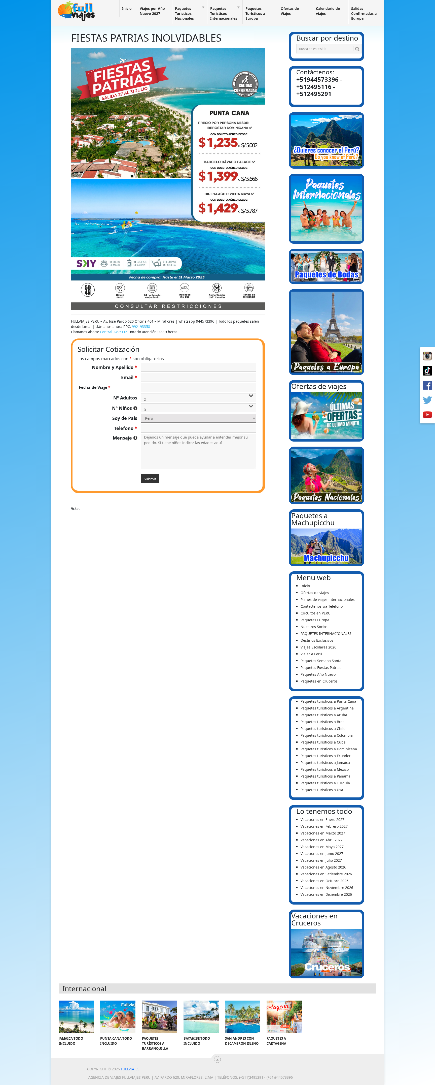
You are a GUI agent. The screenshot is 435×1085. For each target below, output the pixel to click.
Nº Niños (124, 408)
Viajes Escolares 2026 (318, 647)
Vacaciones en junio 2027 (322, 853)
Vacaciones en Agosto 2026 (323, 867)
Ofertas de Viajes (290, 11)
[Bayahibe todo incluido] (201, 1017)
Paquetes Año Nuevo (318, 674)
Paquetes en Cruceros (319, 681)
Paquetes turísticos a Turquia (325, 783)
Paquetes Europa (315, 619)
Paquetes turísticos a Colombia (327, 735)
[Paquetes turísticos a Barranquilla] (159, 1017)
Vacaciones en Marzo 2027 (323, 833)
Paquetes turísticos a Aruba (324, 714)
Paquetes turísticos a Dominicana (329, 749)
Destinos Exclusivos (317, 640)
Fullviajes (130, 1069)
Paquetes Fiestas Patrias (321, 667)
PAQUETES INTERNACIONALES (326, 633)
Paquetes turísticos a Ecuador (326, 755)
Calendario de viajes (328, 11)
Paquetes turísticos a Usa (322, 789)
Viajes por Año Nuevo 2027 (152, 11)
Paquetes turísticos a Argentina (327, 708)
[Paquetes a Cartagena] (284, 1017)
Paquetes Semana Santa (321, 660)
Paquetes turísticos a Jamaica (325, 762)
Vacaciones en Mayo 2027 (322, 846)
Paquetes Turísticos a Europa (255, 13)
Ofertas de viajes (315, 592)
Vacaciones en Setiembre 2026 (326, 874)
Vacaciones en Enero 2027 (322, 819)
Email (129, 377)
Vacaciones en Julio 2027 (321, 860)
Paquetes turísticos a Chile (323, 728)
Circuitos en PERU (316, 613)
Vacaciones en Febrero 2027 (324, 826)
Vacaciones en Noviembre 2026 (327, 887)
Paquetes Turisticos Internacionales (223, 13)
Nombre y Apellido (114, 367)
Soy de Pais (124, 418)
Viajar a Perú (311, 654)
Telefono (125, 428)
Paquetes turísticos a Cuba (323, 742)
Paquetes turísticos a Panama (325, 776)
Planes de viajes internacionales (328, 599)
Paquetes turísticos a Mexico (325, 769)
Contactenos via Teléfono (322, 606)
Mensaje (125, 437)
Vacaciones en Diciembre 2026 (326, 894)
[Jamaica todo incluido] (76, 1017)
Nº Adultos (125, 397)
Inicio (127, 8)
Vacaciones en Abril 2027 (322, 840)
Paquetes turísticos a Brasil (323, 721)
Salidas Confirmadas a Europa (364, 13)
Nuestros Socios (314, 626)
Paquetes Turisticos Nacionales (184, 13)
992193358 (141, 326)
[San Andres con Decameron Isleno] (242, 1017)
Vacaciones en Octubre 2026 (324, 880)
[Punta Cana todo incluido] (117, 1017)
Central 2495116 (113, 331)
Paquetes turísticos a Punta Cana (328, 701)
